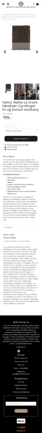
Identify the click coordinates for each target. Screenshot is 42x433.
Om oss (21, 382)
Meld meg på (21, 411)
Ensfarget (25, 15)
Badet (10, 15)
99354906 (21, 372)
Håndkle (17, 15)
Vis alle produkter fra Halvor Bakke (16, 241)
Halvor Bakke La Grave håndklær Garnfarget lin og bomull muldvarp (19, 17)
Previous (6, 52)
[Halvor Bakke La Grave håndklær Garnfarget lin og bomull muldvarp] (21, 38)
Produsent (9, 227)
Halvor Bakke (7, 114)
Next (36, 52)
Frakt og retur (21, 389)
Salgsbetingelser (21, 385)
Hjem (4, 15)
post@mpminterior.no (21, 374)
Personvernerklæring (21, 392)
